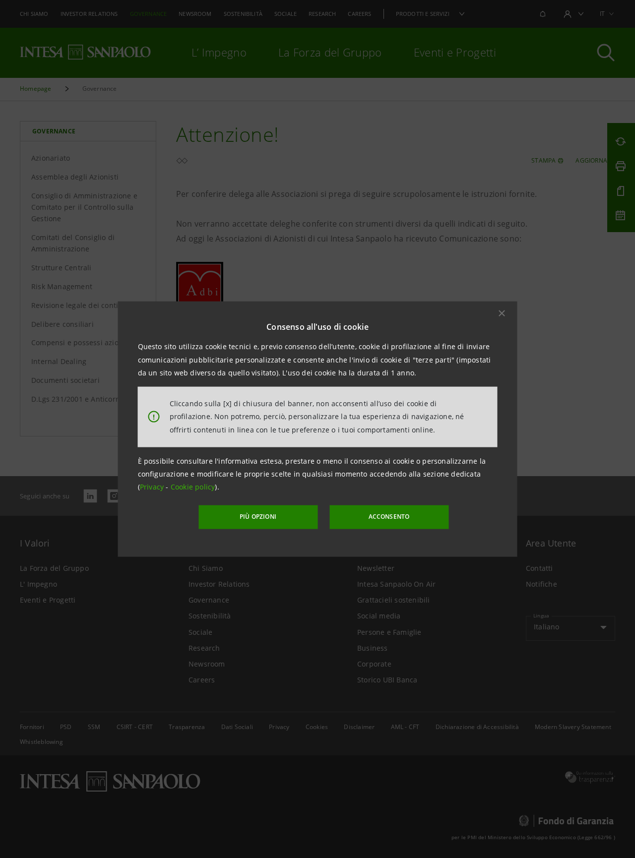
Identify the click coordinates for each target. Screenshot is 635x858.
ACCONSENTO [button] (389, 516)
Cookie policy (193, 486)
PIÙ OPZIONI (258, 516)
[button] (502, 313)
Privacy (153, 486)
